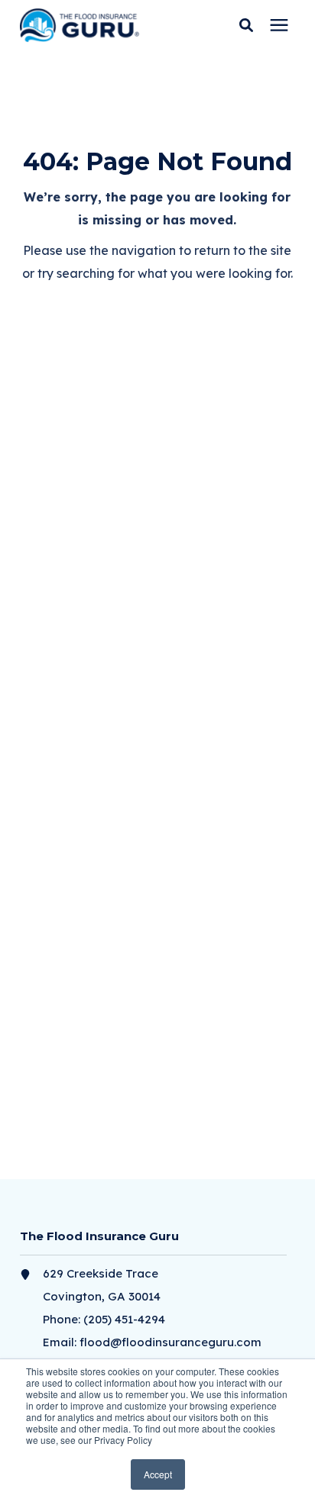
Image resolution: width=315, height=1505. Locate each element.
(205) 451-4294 (124, 1319)
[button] (246, 25)
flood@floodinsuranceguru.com (170, 1342)
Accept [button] (158, 1474)
